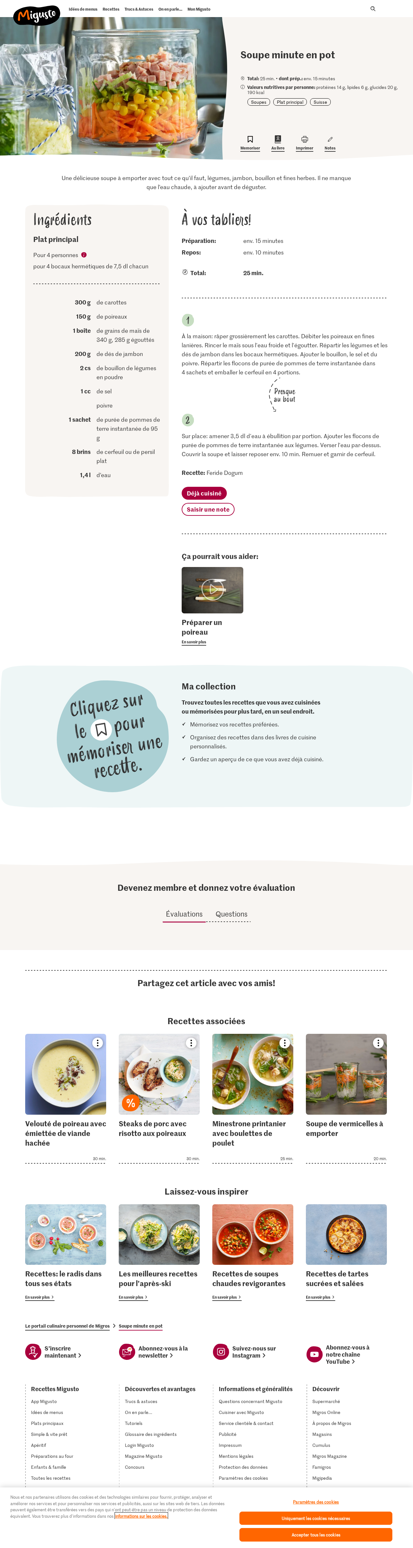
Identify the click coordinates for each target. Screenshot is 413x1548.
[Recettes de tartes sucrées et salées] (346, 1252)
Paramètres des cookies (243, 1478)
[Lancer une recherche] (373, 9)
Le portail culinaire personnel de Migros (67, 1325)
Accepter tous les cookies (316, 1535)
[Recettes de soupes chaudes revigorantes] (252, 1252)
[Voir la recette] (65, 1099)
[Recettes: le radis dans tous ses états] (65, 1252)
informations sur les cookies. (141, 1516)
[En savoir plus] (213, 631)
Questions (231, 913)
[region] (206, 1517)
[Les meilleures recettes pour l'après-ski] (159, 1252)
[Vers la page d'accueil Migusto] (37, 10)
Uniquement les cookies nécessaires (316, 1518)
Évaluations (184, 913)
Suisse (320, 102)
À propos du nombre (84, 256)
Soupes (259, 102)
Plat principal (290, 102)
